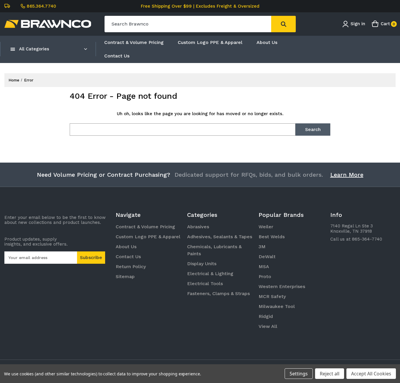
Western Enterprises (282, 286)
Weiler (266, 226)
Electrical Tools (205, 283)
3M (262, 246)
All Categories (34, 49)
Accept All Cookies (371, 373)
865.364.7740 (41, 6)
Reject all (329, 373)
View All (268, 326)
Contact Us (116, 56)
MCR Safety (272, 296)
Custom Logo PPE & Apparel (210, 42)
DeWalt (267, 256)
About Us (267, 42)
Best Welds (272, 236)
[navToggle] (12, 49)
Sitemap (125, 276)
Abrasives (198, 226)
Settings (299, 373)
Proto (265, 276)
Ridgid (266, 316)
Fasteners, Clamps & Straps (218, 293)
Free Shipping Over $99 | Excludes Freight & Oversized (200, 6)
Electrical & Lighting (210, 273)
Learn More (346, 174)
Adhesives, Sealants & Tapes (219, 236)
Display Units (201, 263)
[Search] (283, 24)
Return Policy (131, 266)
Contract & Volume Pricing (134, 42)
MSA (264, 266)
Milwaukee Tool (277, 306)
